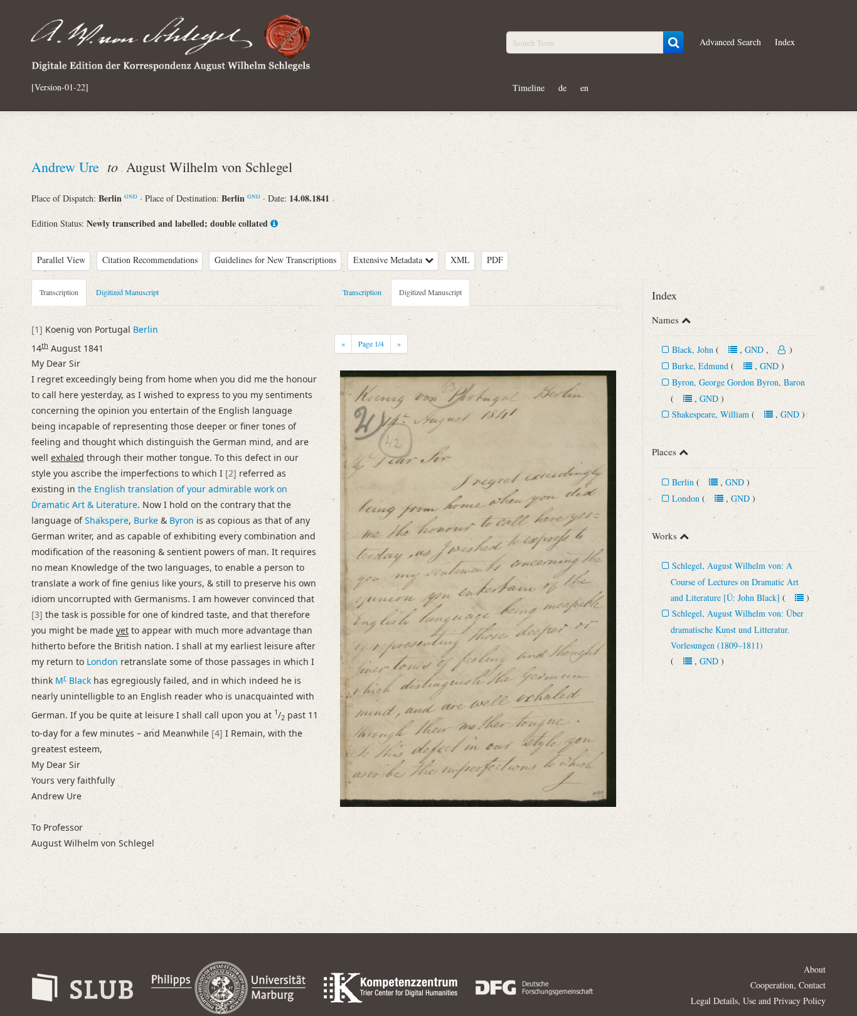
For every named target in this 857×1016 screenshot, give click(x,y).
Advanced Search (730, 42)
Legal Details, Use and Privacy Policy (758, 1001)
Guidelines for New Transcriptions (275, 260)
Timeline (529, 88)
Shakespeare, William (710, 414)
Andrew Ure (67, 167)
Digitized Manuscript (127, 292)
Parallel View (61, 260)
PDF (495, 260)
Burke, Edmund (701, 366)
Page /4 (371, 343)
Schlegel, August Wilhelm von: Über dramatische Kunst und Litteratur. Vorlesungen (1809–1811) (737, 629)
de (562, 88)
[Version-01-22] (59, 87)
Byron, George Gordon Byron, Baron (738, 382)
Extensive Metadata (389, 260)
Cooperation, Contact (788, 985)
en (584, 88)
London (686, 498)
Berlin (683, 482)
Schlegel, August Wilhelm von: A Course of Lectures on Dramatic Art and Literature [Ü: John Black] (735, 581)
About (815, 969)
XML (460, 260)
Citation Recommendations (150, 260)
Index (785, 42)
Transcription (59, 292)
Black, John (692, 349)
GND (130, 196)
